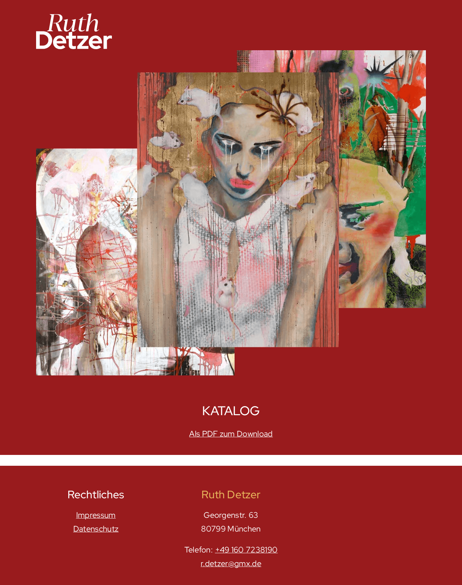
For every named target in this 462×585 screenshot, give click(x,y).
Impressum (96, 515)
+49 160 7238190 (246, 550)
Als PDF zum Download (231, 434)
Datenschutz (96, 529)
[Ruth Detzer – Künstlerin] (74, 16)
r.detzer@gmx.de (231, 563)
